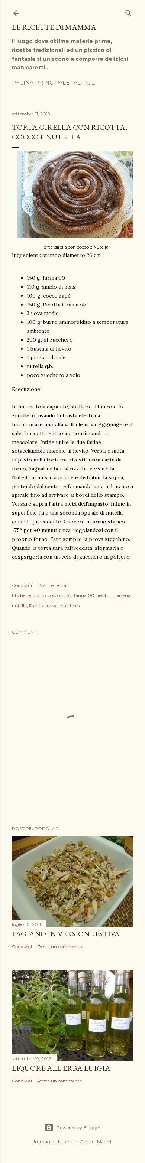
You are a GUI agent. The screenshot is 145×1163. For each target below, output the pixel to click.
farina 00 (84, 595)
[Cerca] (128, 11)
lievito (103, 595)
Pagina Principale (41, 82)
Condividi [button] (22, 585)
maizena (121, 595)
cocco (54, 595)
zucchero (70, 605)
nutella (19, 605)
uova (52, 605)
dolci (67, 595)
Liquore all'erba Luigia (61, 1068)
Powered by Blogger (78, 1127)
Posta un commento (60, 946)
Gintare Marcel (95, 1141)
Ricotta (37, 605)
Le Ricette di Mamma (54, 27)
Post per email (53, 585)
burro (39, 595)
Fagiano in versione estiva (66, 934)
